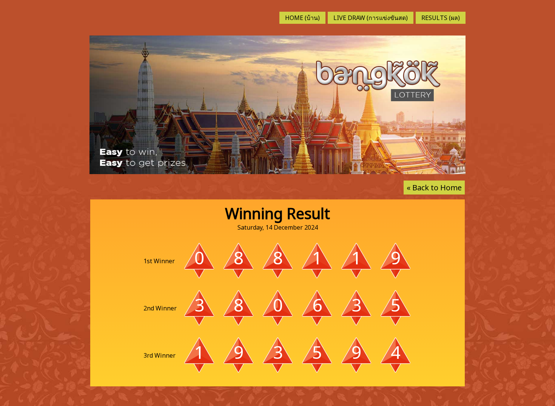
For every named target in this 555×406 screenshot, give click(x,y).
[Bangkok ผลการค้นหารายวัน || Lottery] (378, 80)
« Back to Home (434, 187)
